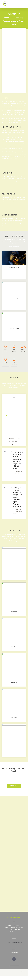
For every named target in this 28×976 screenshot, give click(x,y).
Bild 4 (12, 83)
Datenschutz (20, 971)
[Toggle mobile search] (22, 4)
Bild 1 (12, 34)
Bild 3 (12, 67)
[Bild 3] (14, 68)
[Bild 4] (14, 84)
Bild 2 (12, 51)
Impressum (15, 971)
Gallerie (16, 34)
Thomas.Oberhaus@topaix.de (14, 942)
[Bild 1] (14, 36)
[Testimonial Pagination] (12, 444)
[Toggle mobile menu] (25, 4)
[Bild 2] (14, 52)
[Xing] (14, 959)
